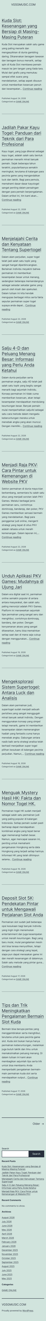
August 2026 (8, 1217)
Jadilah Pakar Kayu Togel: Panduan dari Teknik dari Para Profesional (21, 1174)
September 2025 (10, 1262)
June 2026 (7, 1225)
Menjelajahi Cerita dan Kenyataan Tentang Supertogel (21, 244)
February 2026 (9, 1242)
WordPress (27, 1310)
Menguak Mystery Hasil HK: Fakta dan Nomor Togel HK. (21, 798)
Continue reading (32, 88)
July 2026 (7, 1221)
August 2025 (8, 1266)
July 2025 (7, 1270)
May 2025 (7, 1278)
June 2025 (7, 1274)
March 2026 (8, 1238)
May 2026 (7, 1230)
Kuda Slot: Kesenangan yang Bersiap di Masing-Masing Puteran (21, 1167)
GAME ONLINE (22, 101)
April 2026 (7, 1234)
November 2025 (10, 1254)
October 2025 (9, 1258)
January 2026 (9, 1246)
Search (5, 1148)
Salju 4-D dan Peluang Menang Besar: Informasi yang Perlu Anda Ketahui (18, 359)
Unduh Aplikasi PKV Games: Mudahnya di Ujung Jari (23, 581)
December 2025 (10, 1250)
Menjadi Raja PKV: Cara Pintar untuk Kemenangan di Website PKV (20, 1192)
